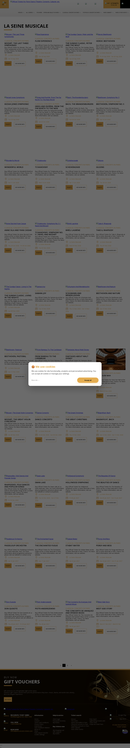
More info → (35, 380)
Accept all (87, 380)
